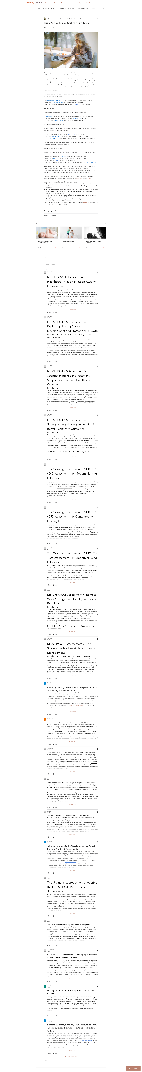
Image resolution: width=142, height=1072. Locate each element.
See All (104, 223)
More (92, 8)
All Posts (38, 8)
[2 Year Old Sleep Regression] (71, 233)
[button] (74, 3)
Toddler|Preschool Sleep (82, 8)
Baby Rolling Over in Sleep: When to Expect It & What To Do (45, 242)
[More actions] (97, 19)
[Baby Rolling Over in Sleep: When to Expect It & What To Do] (47, 233)
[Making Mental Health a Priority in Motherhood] (95, 233)
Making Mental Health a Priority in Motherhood (93, 242)
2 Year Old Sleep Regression (68, 241)
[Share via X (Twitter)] (48, 211)
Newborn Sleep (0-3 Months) (50, 8)
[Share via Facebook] (44, 211)
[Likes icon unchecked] (48, 312)
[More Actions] (97, 272)
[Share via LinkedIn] (51, 211)
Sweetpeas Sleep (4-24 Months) (66, 8)
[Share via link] (55, 211)
